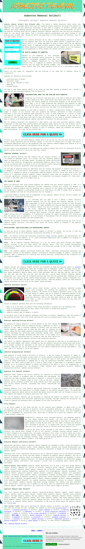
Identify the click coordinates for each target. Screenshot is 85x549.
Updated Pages (25, 536)
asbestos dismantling (29, 471)
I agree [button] (48, 544)
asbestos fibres (72, 71)
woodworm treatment (59, 517)
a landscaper (27, 511)
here (14, 503)
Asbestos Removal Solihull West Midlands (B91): (22, 24)
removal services (37, 518)
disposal (65, 222)
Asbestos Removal (42, 536)
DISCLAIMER (77, 11)
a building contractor (20, 509)
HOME (58, 11)
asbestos (7, 29)
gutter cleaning (44, 509)
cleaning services (59, 515)
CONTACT (71, 11)
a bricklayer (36, 517)
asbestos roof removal (57, 482)
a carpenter (62, 513)
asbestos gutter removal (55, 467)
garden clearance (36, 515)
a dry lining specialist (38, 513)
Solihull (78, 267)
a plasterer (16, 518)
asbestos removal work (36, 140)
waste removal (33, 520)
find (9, 492)
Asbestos (25, 55)
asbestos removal (55, 45)
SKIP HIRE (15, 515)
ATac (48, 236)
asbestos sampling (53, 473)
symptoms (27, 91)
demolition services (62, 518)
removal (33, 119)
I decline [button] (54, 544)
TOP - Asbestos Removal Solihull (15, 523)
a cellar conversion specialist (54, 511)
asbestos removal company (56, 143)
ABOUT (66, 11)
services (44, 279)
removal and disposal (58, 201)
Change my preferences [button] (63, 544)
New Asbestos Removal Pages (14, 536)
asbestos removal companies (61, 455)
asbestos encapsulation (12, 471)
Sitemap (5, 536)
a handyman (16, 517)
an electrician (61, 508)
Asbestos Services (33, 536)
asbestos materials (18, 122)
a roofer (15, 513)
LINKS (62, 11)
